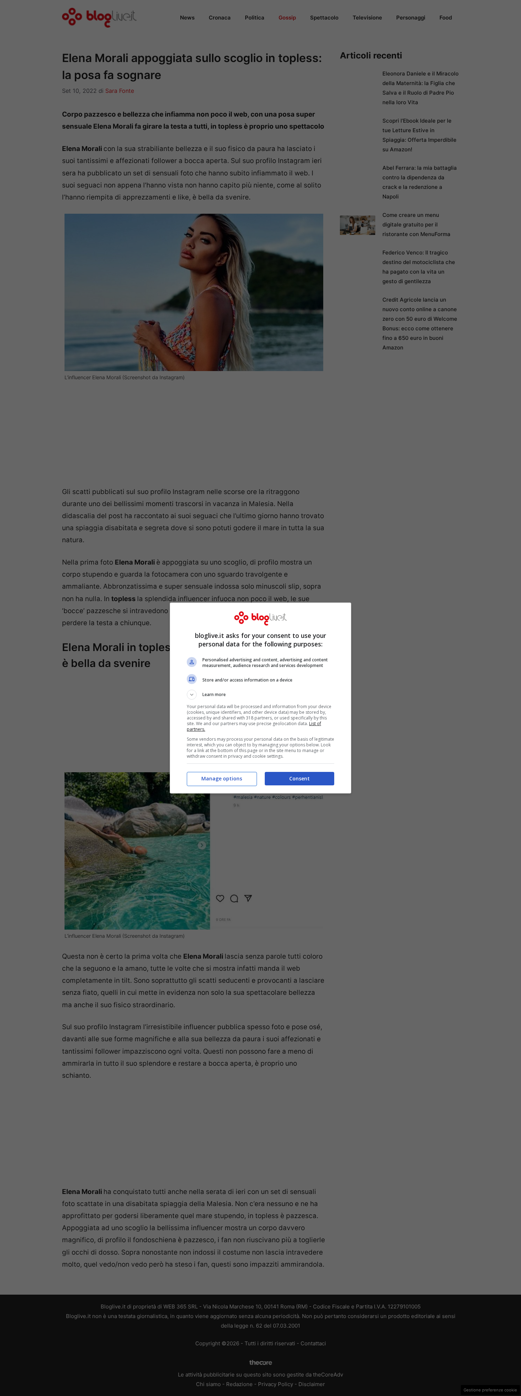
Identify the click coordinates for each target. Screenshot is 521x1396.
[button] (260, 695)
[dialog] (260, 698)
